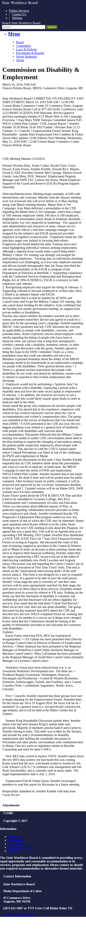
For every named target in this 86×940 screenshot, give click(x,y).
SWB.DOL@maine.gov (19, 915)
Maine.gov (15, 836)
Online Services (19, 10)
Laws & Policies (26, 49)
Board (20, 42)
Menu (14, 33)
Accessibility (16, 843)
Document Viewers (21, 847)
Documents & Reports (30, 53)
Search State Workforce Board (21, 23)
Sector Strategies (26, 56)
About (20, 60)
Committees (23, 45)
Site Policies (16, 840)
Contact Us (19, 14)
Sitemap (17, 18)
